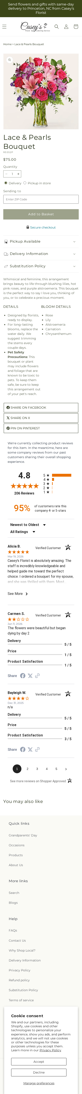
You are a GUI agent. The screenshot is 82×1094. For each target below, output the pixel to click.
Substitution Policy (23, 990)
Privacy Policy (50, 1050)
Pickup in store (39, 183)
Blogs (13, 903)
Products (16, 855)
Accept (38, 1062)
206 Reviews (27, 493)
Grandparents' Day (23, 835)
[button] (56, 26)
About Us (16, 865)
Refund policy (19, 980)
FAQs (13, 930)
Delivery (15, 183)
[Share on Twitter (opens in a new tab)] (30, 676)
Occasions (16, 845)
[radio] (59, 475)
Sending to (18, 191)
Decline (39, 1072)
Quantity (10, 167)
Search (14, 893)
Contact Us (17, 941)
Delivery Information (25, 960)
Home (7, 44)
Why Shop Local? (22, 950)
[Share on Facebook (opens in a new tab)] (22, 676)
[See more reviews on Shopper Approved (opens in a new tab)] (37, 676)
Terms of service (21, 1000)
